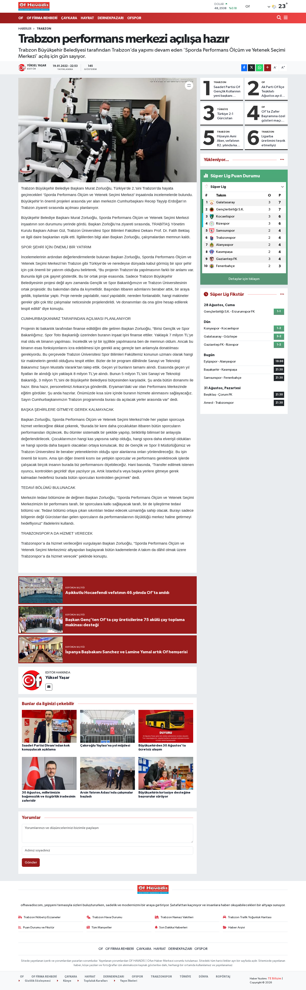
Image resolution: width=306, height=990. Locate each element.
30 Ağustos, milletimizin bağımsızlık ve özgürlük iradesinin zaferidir (48, 796)
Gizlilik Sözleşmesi (37, 981)
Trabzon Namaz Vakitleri (176, 917)
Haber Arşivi (236, 927)
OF (20, 18)
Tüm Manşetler (101, 927)
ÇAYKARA (69, 18)
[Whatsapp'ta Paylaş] (259, 67)
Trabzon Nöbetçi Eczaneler (42, 917)
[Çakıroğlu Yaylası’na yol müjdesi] (107, 726)
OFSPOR (134, 18)
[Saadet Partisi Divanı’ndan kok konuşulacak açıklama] (49, 726)
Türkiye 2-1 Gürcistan (225, 116)
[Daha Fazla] (267, 67)
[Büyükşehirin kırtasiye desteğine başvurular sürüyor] (165, 773)
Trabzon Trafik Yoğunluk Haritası (249, 917)
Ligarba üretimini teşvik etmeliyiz (273, 141)
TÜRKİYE (222, 109)
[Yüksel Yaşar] (32, 680)
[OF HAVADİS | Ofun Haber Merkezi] (34, 6)
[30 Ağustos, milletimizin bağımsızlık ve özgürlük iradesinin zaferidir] (49, 773)
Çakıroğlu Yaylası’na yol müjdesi (105, 745)
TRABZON (44, 28)
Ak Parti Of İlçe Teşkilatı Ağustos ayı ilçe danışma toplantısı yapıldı (273, 91)
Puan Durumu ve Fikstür (38, 927)
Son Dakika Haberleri (173, 927)
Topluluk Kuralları (95, 981)
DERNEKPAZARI (111, 18)
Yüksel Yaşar (57, 678)
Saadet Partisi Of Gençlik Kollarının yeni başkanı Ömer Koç (227, 91)
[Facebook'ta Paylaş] (244, 67)
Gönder (31, 862)
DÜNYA (203, 976)
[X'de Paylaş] (251, 67)
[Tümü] (282, 159)
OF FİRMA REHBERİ (42, 18)
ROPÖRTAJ (223, 976)
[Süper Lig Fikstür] (282, 294)
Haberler (24, 28)
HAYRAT (87, 18)
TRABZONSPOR (161, 976)
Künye (66, 981)
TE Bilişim (274, 978)
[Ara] (279, 18)
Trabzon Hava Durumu (107, 917)
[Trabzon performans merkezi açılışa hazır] (107, 130)
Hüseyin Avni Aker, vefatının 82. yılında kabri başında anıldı (229, 141)
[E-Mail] (48, 687)
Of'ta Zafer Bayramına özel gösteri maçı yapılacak (273, 116)
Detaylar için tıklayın (244, 279)
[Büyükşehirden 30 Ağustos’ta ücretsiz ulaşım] (165, 726)
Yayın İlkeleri (128, 981)
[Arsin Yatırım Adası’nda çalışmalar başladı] (107, 773)
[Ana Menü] (285, 18)
